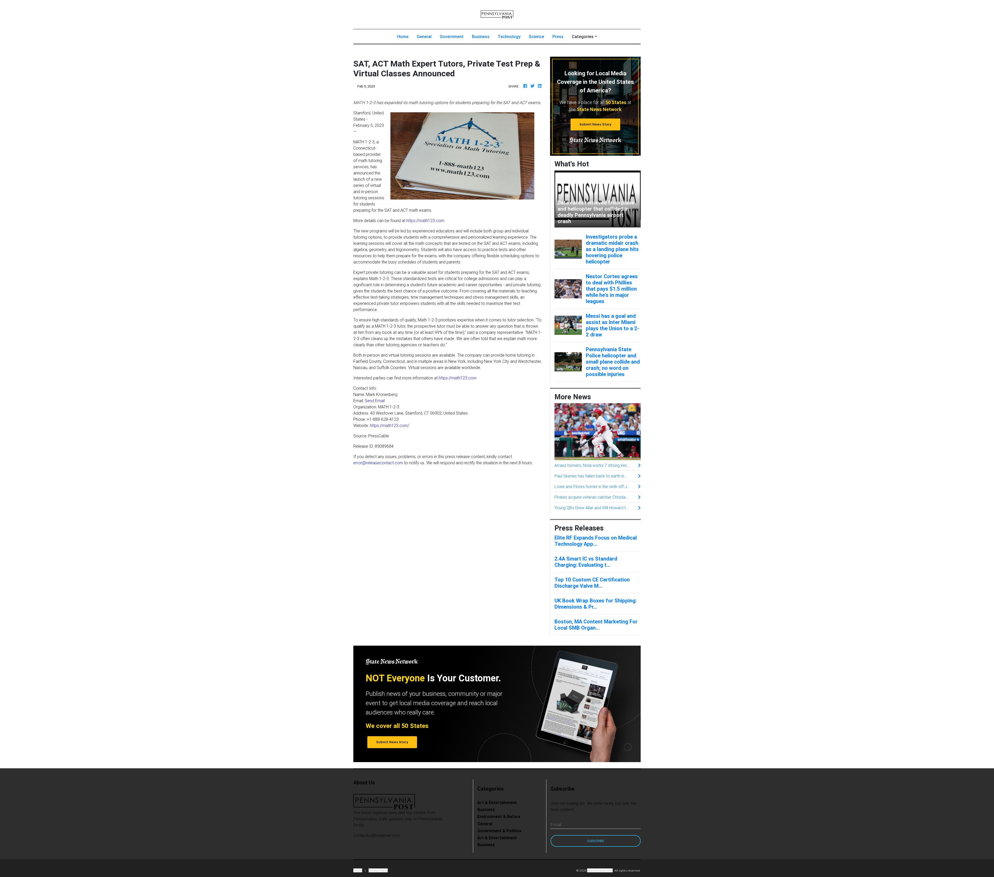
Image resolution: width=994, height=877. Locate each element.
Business (480, 36)
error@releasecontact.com (378, 462)
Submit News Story (595, 124)
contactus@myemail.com (376, 835)
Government (452, 36)
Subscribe (595, 841)
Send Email (375, 400)
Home (405, 36)
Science (536, 36)
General (424, 36)
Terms (357, 870)
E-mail (556, 824)
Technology (509, 36)
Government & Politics (499, 830)
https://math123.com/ (389, 425)
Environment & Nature (498, 816)
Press (558, 36)
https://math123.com (425, 220)
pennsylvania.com (600, 870)
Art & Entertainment (497, 802)
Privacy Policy (378, 870)
